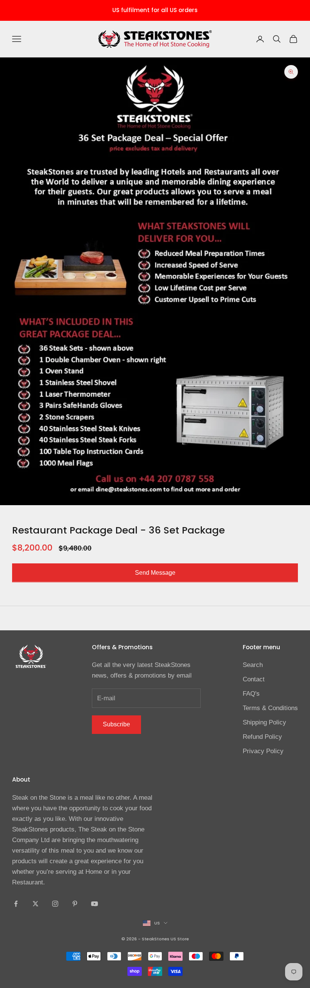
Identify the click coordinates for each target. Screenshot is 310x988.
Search (253, 664)
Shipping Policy (264, 722)
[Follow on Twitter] (35, 903)
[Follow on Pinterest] (75, 903)
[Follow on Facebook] (16, 903)
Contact (254, 679)
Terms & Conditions (270, 708)
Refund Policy (262, 736)
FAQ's (251, 693)
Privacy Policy (263, 751)
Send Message (155, 572)
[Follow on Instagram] (55, 903)
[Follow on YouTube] (94, 903)
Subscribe (116, 724)
